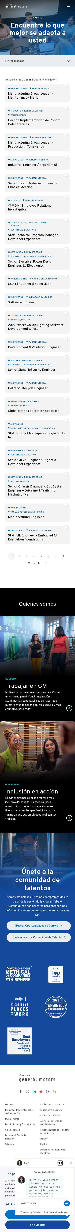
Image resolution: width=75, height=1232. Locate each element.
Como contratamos (50, 1115)
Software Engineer (22, 302)
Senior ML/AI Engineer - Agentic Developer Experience (32, 462)
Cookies (44, 1144)
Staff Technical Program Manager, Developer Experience (33, 237)
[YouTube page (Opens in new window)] (41, 1091)
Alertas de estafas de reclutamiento (51, 1123)
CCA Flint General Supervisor (29, 284)
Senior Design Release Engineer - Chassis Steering (32, 185)
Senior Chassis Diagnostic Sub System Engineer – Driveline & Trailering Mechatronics (36, 490)
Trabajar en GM (26, 686)
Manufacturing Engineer (26, 517)
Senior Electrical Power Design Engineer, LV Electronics (30, 263)
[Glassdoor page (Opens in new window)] (54, 1091)
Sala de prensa (12, 1130)
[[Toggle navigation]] (68, 5)
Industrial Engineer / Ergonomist (32, 165)
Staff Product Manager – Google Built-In (36, 435)
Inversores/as (12, 1119)
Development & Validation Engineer (34, 347)
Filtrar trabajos (14, 61)
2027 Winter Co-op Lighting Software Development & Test (36, 327)
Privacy (44, 1138)
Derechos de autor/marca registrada (53, 1151)
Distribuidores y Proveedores (20, 1124)
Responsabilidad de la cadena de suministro (54, 1132)
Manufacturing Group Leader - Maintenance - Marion (30, 95)
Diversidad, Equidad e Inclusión (16, 1137)
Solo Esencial (37, 1224)
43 (38, 563)
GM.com (9, 1104)
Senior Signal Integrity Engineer (31, 370)
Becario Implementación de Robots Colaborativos (34, 122)
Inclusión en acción (31, 791)
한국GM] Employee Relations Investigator (29, 208)
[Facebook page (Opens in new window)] (20, 1091)
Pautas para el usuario (51, 1110)
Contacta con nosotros (52, 1104)
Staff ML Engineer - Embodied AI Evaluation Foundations (32, 537)
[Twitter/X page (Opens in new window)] (27, 1091)
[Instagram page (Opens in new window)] (48, 1091)
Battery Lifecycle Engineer (28, 388)
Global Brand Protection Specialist (33, 411)
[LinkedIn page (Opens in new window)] (34, 1091)
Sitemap (9, 1144)
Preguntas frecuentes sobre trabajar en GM (19, 1112)
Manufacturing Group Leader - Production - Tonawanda (30, 144)
